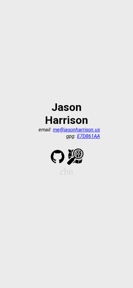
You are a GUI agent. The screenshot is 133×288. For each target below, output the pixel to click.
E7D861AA (88, 136)
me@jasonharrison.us (76, 130)
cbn (66, 172)
